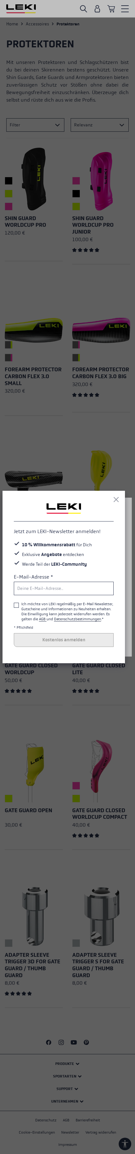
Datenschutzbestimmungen (77, 619)
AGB (42, 619)
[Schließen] (116, 499)
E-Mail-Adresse (33, 577)
